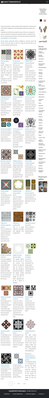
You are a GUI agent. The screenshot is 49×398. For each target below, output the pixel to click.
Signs (40, 135)
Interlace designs (17, 365)
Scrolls (40, 114)
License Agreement (18, 394)
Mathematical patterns (42, 150)
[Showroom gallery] (42, 186)
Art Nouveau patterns (6, 129)
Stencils (41, 61)
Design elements (41, 56)
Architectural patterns (42, 81)
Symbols (41, 105)
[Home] (2, 2)
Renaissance (42, 153)
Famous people (41, 128)
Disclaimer (6, 394)
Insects (40, 125)
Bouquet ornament (30, 129)
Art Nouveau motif (29, 97)
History (40, 76)
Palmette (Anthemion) (42, 144)
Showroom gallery (30, 394)
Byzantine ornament (6, 161)
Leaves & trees (41, 100)
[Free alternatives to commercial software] (42, 11)
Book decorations (42, 85)
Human (40, 78)
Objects (40, 123)
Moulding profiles (41, 171)
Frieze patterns (42, 92)
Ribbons (41, 168)
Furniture (41, 108)
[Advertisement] (18, 16)
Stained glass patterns (42, 159)
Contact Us (41, 394)
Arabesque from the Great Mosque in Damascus (6, 99)
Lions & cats (42, 137)
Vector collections (41, 52)
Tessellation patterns (42, 111)
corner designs (13, 38)
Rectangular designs (42, 64)
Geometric (41, 59)
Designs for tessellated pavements (28, 257)
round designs (4, 38)
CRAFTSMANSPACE (12, 2)
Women (41, 156)
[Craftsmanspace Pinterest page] (45, 20)
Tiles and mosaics (41, 132)
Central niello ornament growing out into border (29, 163)
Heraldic (41, 147)
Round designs (42, 67)
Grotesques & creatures (42, 89)
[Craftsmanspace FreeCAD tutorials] (42, 34)
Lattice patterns (41, 140)
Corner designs (41, 119)
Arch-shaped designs (42, 162)
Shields (40, 165)
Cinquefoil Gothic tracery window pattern (17, 193)
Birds (40, 103)
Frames (40, 70)
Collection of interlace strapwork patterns (5, 225)
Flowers (41, 116)
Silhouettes (41, 97)
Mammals (41, 94)
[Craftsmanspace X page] (41, 20)
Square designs (41, 73)
